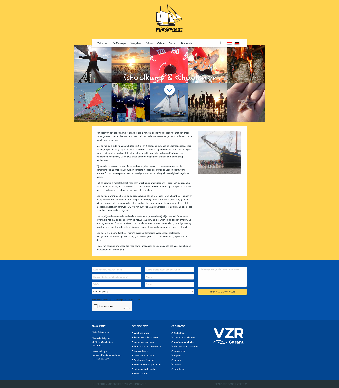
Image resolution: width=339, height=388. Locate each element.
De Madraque (119, 43)
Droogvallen (179, 350)
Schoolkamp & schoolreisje (147, 346)
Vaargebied (135, 43)
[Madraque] (169, 31)
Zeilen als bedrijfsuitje (144, 368)
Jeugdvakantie (141, 350)
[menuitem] (102, 43)
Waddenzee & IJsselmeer (186, 346)
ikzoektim (241, 384)
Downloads (186, 43)
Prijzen (149, 43)
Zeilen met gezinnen (144, 341)
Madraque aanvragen (222, 292)
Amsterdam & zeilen (144, 359)
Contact (173, 43)
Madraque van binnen (184, 337)
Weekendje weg (141, 332)
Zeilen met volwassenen (146, 337)
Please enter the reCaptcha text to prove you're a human (116, 299)
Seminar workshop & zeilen (147, 364)
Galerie (160, 43)
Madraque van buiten (184, 341)
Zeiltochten (102, 43)
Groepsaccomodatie (144, 355)
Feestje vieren (141, 373)
